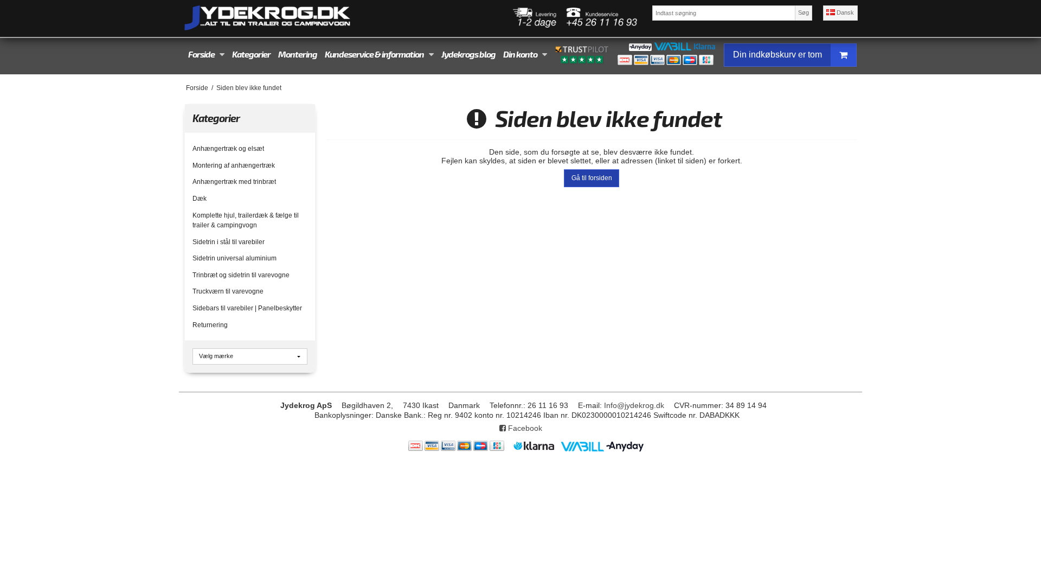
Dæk (199, 198)
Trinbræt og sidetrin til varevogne (241, 275)
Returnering (210, 325)
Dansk (844, 12)
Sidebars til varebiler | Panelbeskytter (247, 308)
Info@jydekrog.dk (634, 405)
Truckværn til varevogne (228, 291)
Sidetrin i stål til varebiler (228, 242)
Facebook (524, 428)
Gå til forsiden (591, 178)
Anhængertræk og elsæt (228, 148)
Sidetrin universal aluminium (234, 258)
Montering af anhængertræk (233, 165)
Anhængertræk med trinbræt (234, 182)
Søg (803, 12)
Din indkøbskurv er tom (777, 54)
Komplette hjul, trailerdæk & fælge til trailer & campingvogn (245, 220)
